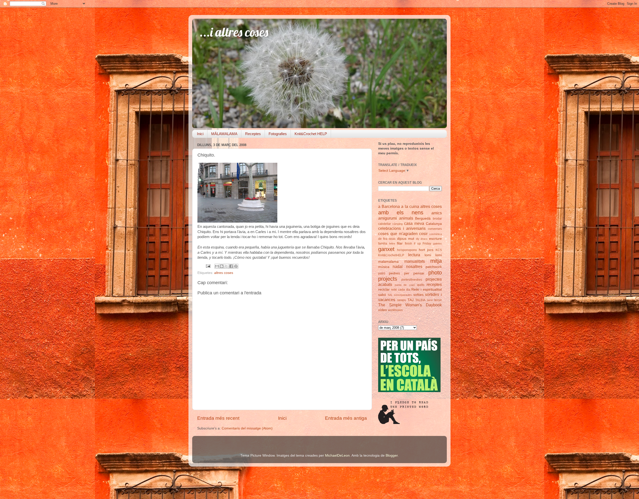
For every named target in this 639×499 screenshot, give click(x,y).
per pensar (414, 273)
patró (381, 273)
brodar (437, 218)
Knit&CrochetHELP (391, 255)
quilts (420, 285)
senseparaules (403, 294)
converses (435, 229)
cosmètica (435, 234)
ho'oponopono (407, 250)
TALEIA (420, 300)
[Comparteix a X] (226, 266)
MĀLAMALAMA (224, 134)
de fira (382, 239)
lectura (414, 254)
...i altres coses (234, 32)
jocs (430, 250)
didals (392, 238)
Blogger (392, 455)
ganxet (386, 249)
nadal (398, 266)
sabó (382, 295)
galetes (437, 243)
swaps (401, 300)
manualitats (414, 261)
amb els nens (400, 212)
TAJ (411, 300)
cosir (423, 233)
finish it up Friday (418, 243)
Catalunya (434, 224)
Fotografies (278, 134)
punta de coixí (405, 284)
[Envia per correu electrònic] (216, 266)
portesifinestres (411, 279)
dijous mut (405, 239)
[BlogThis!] (221, 266)
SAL (390, 294)
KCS (439, 250)
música (383, 267)
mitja (436, 261)
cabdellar (384, 224)
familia (382, 243)
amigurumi (387, 218)
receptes (434, 284)
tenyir (438, 300)
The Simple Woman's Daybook (410, 305)
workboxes (395, 310)
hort (422, 250)
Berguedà (423, 218)
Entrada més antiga (346, 418)
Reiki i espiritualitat (426, 289)
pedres (394, 273)
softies (418, 295)
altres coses (223, 273)
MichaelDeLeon (337, 455)
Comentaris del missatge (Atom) (247, 428)
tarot (430, 300)
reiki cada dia (400, 289)
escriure (435, 239)
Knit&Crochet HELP (311, 134)
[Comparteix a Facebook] (231, 266)
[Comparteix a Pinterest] (235, 266)
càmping (397, 223)
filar (400, 243)
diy (417, 238)
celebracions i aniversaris (402, 228)
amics (436, 213)
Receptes (253, 134)
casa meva (414, 223)
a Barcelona (389, 206)
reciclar (384, 289)
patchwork (434, 267)
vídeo (382, 310)
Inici (200, 134)
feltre (392, 243)
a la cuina (410, 206)
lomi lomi (433, 255)
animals (406, 218)
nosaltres (414, 266)
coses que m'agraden (398, 233)
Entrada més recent (218, 418)
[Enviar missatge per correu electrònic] (207, 266)
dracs (424, 238)
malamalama (388, 261)
